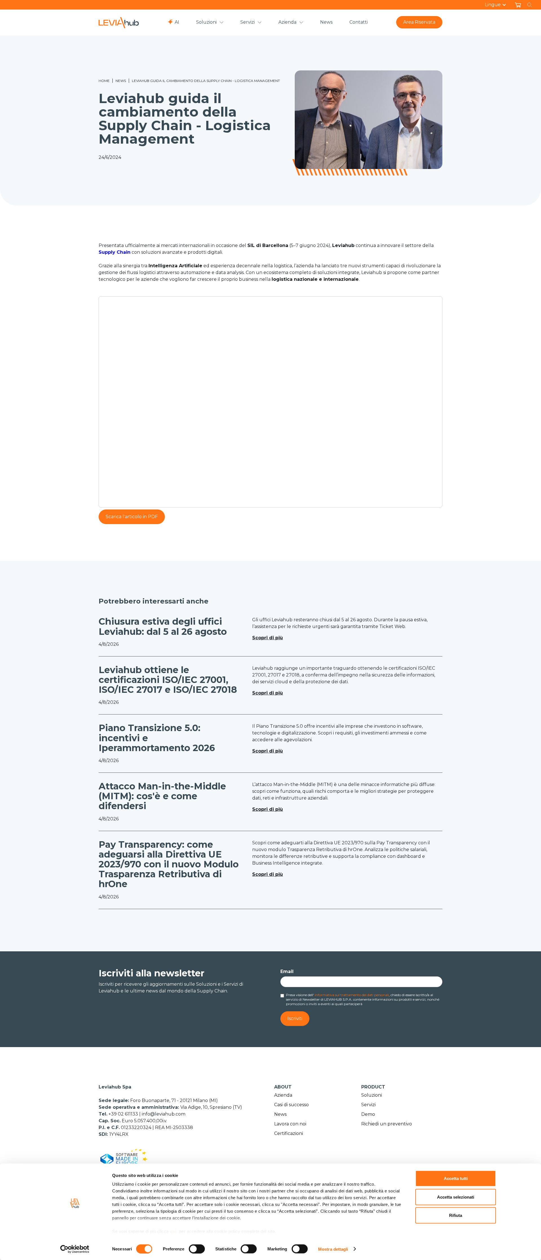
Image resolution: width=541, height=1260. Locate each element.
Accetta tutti (456, 1178)
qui (173, 1231)
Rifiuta (455, 1215)
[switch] (197, 1248)
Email (287, 971)
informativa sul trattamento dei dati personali (352, 995)
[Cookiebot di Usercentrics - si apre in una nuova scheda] (74, 1249)
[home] (119, 22)
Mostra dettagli (333, 1248)
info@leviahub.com (163, 1114)
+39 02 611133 (123, 1114)
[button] (498, 4)
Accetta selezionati (455, 1196)
